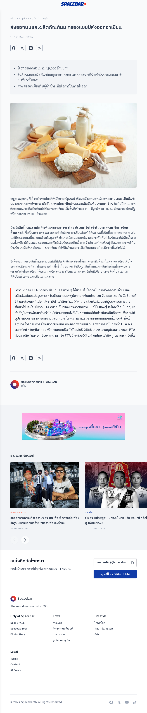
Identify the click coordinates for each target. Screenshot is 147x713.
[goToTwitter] (119, 702)
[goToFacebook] (111, 702)
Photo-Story (17, 634)
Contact (15, 664)
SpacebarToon (18, 629)
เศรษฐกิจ (44, 18)
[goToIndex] (73, 4)
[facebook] (13, 48)
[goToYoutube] (127, 702)
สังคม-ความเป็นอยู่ (63, 629)
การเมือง (57, 623)
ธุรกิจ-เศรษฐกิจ (29, 18)
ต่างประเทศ (59, 634)
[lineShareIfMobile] (31, 48)
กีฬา (96, 634)
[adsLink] (73, 426)
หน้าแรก (14, 18)
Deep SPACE (17, 623)
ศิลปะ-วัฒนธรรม (103, 629)
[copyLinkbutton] (39, 48)
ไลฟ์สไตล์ (99, 623)
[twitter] (22, 48)
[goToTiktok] (135, 702)
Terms (14, 659)
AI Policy (15, 670)
